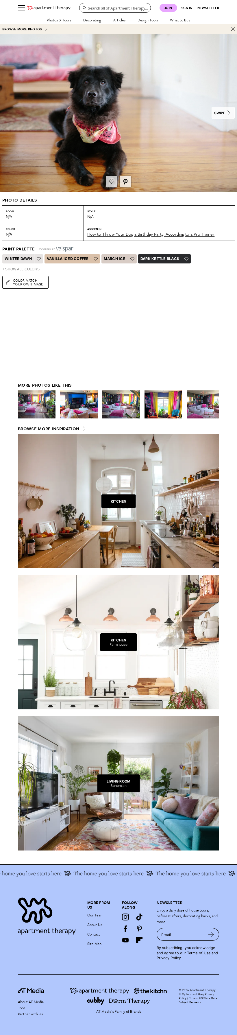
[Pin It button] (125, 181)
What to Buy (180, 20)
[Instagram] (125, 917)
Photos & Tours (59, 20)
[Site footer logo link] (49, 914)
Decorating (92, 20)
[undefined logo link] (49, 8)
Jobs (21, 1008)
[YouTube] (125, 940)
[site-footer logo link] (31, 991)
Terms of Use (198, 953)
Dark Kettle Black (159, 259)
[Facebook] (125, 928)
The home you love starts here (180, 873)
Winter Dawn (18, 259)
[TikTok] (139, 917)
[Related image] (36, 404)
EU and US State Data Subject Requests (198, 1000)
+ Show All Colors (21, 269)
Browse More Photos (22, 29)
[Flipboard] (139, 940)
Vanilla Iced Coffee (68, 259)
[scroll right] (214, 404)
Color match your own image (28, 282)
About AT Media (31, 1002)
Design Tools (148, 20)
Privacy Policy (169, 958)
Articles (119, 20)
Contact (93, 934)
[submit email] (211, 934)
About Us (94, 924)
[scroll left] (22, 404)
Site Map (94, 944)
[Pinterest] (139, 928)
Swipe (219, 113)
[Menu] (21, 7)
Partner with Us (30, 1014)
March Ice (114, 259)
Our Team (95, 915)
